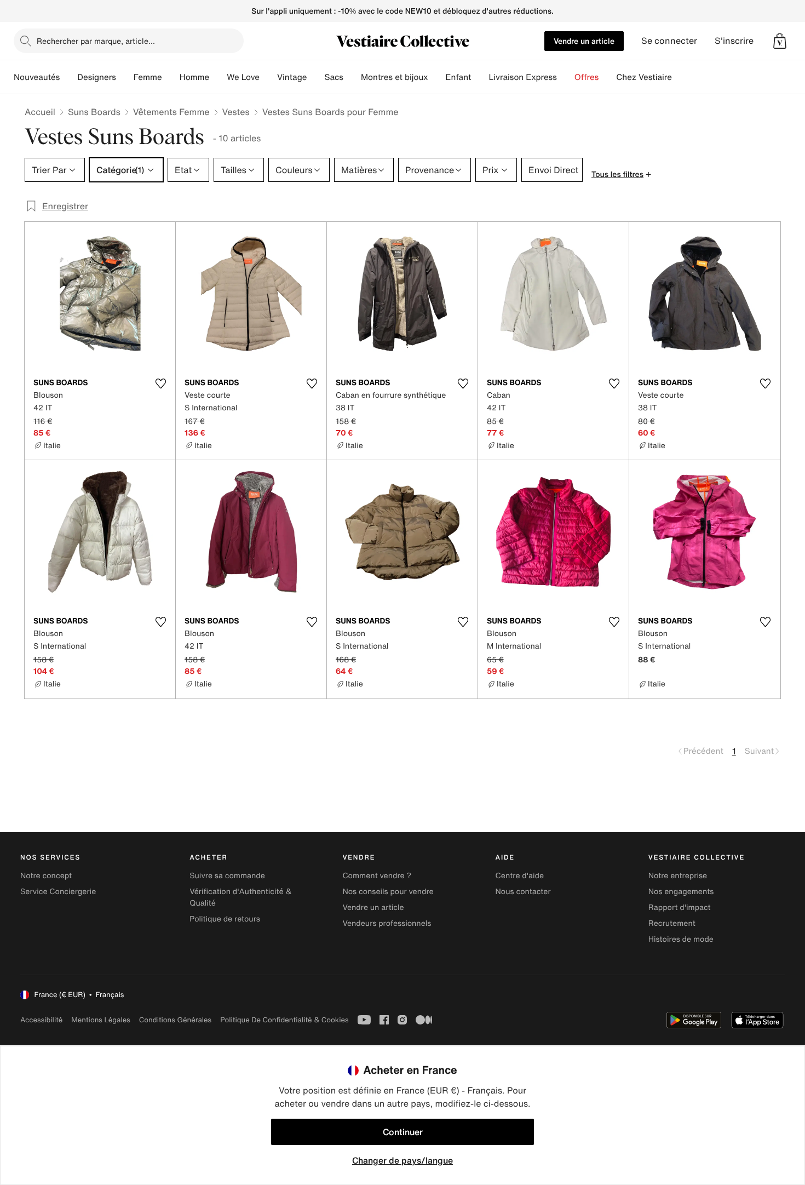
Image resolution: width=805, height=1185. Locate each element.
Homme (195, 77)
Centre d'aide (520, 875)
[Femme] (170, 77)
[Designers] (124, 77)
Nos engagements (681, 891)
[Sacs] (352, 77)
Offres (586, 77)
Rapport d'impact (679, 907)
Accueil (40, 111)
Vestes (236, 111)
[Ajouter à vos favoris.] (160, 383)
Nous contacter (523, 891)
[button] (779, 41)
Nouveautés (37, 77)
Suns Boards (94, 111)
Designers (96, 77)
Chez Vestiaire (644, 77)
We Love (243, 77)
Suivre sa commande (227, 875)
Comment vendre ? (376, 875)
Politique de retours (224, 919)
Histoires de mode (681, 939)
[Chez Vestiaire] (680, 77)
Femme (148, 77)
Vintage (292, 77)
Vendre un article (584, 41)
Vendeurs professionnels (386, 923)
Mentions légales (100, 1020)
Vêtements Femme (171, 111)
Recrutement (671, 923)
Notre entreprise (677, 875)
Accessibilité (41, 1020)
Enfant (459, 77)
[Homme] (218, 77)
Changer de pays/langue (402, 1160)
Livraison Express (522, 77)
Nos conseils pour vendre (387, 891)
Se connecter (669, 41)
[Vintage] (315, 77)
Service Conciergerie (58, 891)
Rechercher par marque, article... (96, 41)
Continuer (403, 1131)
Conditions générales (175, 1020)
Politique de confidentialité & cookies (284, 1020)
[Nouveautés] (68, 77)
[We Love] (268, 77)
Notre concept (46, 875)
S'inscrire (734, 41)
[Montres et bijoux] (437, 77)
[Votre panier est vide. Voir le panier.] (779, 41)
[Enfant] (479, 77)
